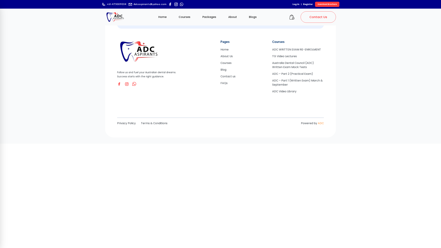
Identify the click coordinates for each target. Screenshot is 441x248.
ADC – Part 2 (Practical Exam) (292, 74)
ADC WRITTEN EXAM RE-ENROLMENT (296, 49)
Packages (209, 17)
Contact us (227, 76)
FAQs (224, 83)
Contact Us (318, 17)
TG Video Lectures (284, 56)
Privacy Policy (126, 123)
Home (162, 17)
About (232, 17)
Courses (184, 17)
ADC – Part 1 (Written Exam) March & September (297, 83)
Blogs (253, 17)
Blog (223, 70)
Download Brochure (327, 4)
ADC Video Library (284, 91)
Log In (296, 4)
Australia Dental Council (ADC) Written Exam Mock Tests (293, 65)
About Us (226, 56)
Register (308, 4)
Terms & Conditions (154, 123)
